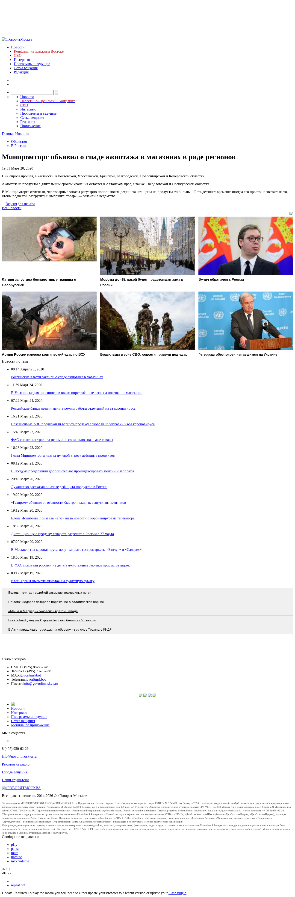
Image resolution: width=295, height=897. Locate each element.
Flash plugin (177, 893)
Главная (8, 134)
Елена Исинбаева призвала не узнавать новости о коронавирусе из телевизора (73, 518)
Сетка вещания (26, 68)
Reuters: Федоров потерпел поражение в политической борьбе (56, 602)
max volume (20, 861)
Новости (18, 47)
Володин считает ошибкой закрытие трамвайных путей (49, 592)
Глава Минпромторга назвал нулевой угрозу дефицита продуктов (63, 455)
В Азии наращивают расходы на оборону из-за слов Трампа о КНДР (60, 629)
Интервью (22, 60)
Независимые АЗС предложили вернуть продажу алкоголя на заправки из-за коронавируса (83, 424)
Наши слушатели (15, 780)
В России (18, 146)
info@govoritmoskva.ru (40, 683)
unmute (16, 857)
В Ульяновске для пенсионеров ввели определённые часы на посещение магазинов (76, 393)
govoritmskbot (30, 675)
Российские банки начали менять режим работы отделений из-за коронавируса (73, 408)
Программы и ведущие (32, 64)
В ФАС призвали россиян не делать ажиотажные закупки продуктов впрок (70, 565)
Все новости (11, 208)
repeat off (18, 885)
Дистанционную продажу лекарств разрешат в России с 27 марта (62, 534)
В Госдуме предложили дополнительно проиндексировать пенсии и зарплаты (72, 471)
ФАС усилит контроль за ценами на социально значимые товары (62, 440)
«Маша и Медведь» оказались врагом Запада (43, 611)
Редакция (21, 72)
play (14, 844)
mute (14, 853)
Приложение (30, 126)
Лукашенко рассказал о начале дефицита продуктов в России (59, 487)
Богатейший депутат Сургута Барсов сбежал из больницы (52, 620)
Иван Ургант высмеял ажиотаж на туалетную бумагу (52, 581)
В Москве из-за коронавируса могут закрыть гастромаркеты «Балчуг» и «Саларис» (76, 549)
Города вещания (14, 772)
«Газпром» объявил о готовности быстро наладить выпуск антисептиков (68, 502)
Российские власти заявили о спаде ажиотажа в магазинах (57, 377)
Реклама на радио (16, 764)
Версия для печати (20, 204)
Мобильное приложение (30, 725)
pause (15, 849)
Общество (19, 141)
